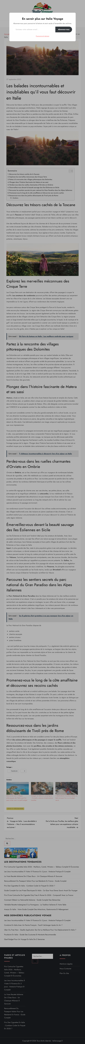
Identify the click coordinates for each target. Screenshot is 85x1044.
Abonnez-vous (63, 29)
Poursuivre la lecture (42, 36)
